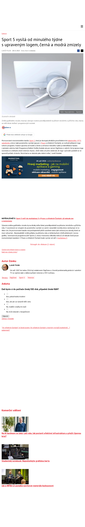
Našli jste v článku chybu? (9, 252)
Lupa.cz (4, 33)
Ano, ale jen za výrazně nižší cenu (18, 301)
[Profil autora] (5, 267)
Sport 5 (32, 140)
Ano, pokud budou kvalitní (15, 296)
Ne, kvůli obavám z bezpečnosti (18, 312)
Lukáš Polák (6, 51)
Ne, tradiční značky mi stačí (16, 307)
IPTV (79, 140)
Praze (43, 143)
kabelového (72, 140)
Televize (31, 277)
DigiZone (13, 277)
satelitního (6, 143)
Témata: (5, 277)
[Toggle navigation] (82, 26)
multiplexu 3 (62, 238)
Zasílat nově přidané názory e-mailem (13, 250)
